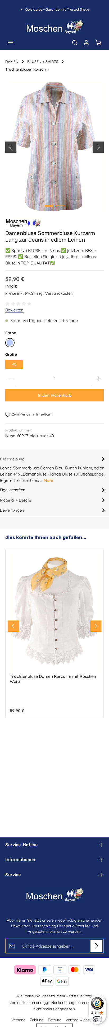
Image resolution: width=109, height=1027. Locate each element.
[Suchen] (74, 42)
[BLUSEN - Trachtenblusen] (23, 223)
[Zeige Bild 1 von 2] (49, 206)
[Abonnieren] (96, 946)
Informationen (20, 859)
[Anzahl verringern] (10, 379)
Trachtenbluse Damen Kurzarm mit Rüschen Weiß (53, 679)
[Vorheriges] (10, 147)
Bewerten (14, 310)
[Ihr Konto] (86, 42)
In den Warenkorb (54, 395)
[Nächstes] (98, 147)
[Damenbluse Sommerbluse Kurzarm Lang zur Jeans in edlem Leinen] (54, 147)
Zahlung (37, 1019)
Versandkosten (22, 1002)
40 (14, 364)
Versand (18, 1019)
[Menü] (10, 42)
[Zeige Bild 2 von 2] (60, 206)
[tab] (53, 469)
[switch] (97, 1019)
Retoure (54, 1019)
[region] (54, 147)
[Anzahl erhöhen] (98, 379)
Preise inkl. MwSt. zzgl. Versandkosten (39, 293)
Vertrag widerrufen (82, 1019)
